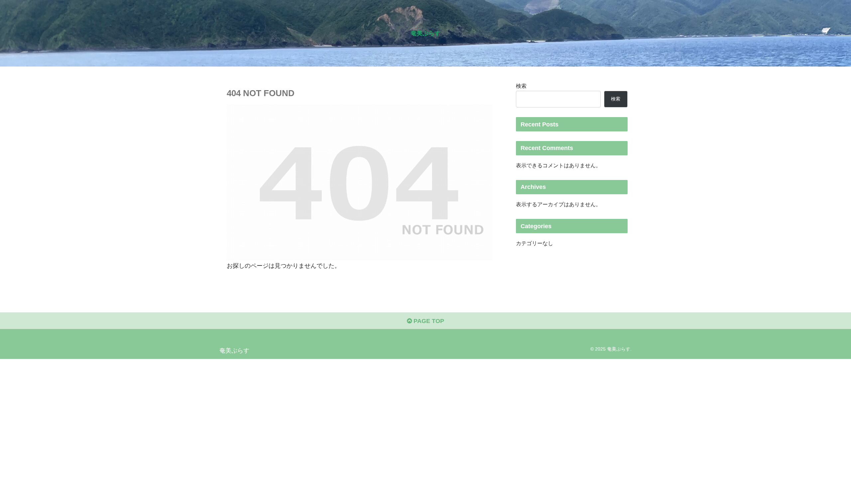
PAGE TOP (428, 321)
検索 (521, 86)
